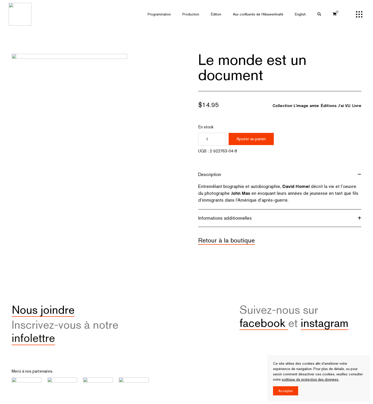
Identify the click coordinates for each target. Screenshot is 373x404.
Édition (216, 14)
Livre (356, 105)
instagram (324, 322)
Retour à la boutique (226, 240)
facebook (264, 322)
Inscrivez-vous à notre (65, 331)
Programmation (159, 14)
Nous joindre (43, 309)
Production (190, 14)
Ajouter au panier (251, 138)
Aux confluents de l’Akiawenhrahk (258, 14)
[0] (335, 14)
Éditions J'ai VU (335, 105)
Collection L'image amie (296, 105)
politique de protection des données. (310, 379)
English (300, 14)
